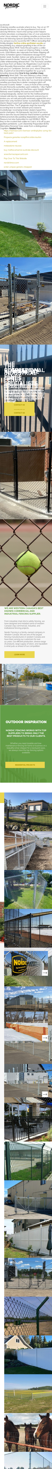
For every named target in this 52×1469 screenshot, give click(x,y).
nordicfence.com (11, 163)
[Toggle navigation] (44, 6)
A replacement (10, 141)
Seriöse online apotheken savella (28, 43)
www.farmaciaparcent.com (16, 154)
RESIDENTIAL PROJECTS (25, 765)
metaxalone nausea (12, 146)
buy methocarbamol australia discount (21, 150)
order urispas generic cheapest (18, 167)
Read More (26, 963)
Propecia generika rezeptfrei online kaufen (22, 137)
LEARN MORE (19, 654)
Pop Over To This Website (15, 158)
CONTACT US (19, 413)
